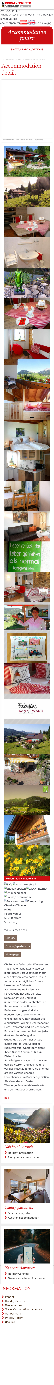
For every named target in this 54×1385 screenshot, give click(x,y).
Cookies (10, 1321)
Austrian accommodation (23, 1217)
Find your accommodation (24, 1157)
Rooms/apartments (18, 946)
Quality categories (19, 1213)
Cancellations (13, 1305)
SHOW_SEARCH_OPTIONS (27, 49)
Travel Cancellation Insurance (23, 1309)
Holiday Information (20, 1152)
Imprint (9, 1296)
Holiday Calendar (18, 1273)
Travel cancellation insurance (26, 1278)
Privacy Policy (14, 1317)
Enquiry (10, 937)
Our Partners (13, 1313)
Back (7, 1097)
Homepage (12, 954)
